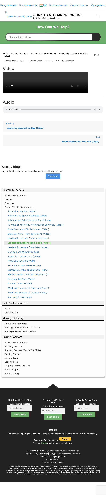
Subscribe (53, 176)
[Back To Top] (53, 388)
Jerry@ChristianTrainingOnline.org (64, 453)
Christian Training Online (58, 15)
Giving (44, 443)
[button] (53, 190)
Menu (98, 16)
